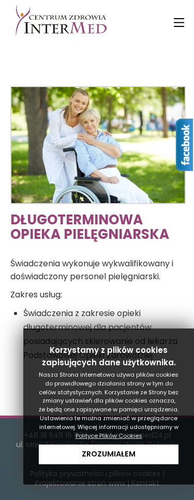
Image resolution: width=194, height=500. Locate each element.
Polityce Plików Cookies (109, 436)
